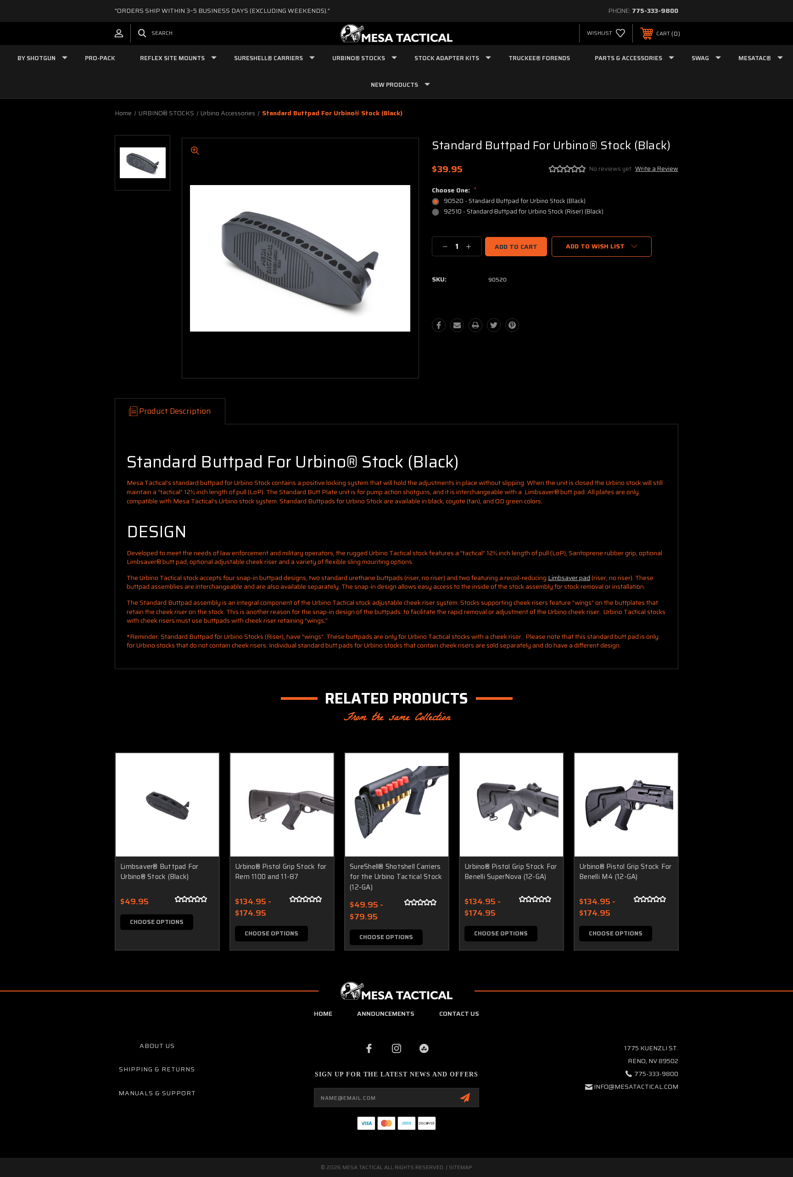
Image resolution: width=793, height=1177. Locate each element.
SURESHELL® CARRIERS (268, 58)
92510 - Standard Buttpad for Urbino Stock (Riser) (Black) (523, 211)
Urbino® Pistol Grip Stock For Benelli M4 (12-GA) (625, 872)
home (323, 1013)
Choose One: (454, 190)
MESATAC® (754, 58)
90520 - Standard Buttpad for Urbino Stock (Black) (515, 201)
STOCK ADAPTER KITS (446, 58)
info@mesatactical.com (636, 1086)
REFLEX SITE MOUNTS (172, 58)
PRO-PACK (100, 58)
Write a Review (656, 169)
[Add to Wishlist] (200, 795)
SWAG (700, 58)
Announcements (385, 1013)
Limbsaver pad (569, 578)
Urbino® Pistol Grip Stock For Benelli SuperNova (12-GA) (510, 872)
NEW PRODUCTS (394, 85)
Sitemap (460, 1167)
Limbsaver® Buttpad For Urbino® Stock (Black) (159, 872)
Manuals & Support (157, 1093)
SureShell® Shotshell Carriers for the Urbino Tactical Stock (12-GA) (396, 877)
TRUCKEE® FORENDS (539, 58)
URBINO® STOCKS (358, 58)
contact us (459, 1013)
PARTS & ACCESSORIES (628, 58)
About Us (157, 1046)
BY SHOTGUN (36, 58)
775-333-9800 (655, 11)
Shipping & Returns (157, 1069)
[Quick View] (200, 771)
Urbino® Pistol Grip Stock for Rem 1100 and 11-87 (280, 872)
